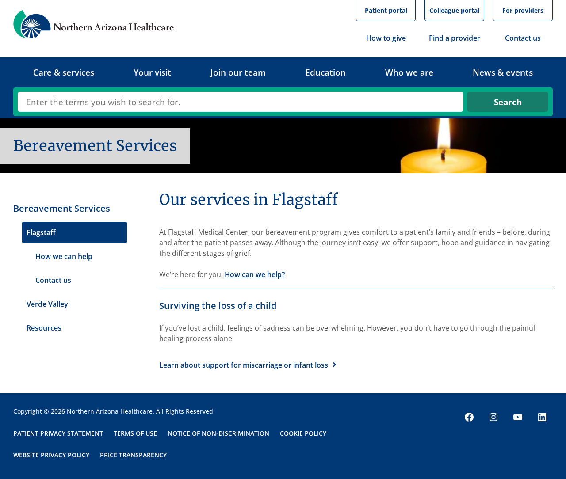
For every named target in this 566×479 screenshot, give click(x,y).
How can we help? (255, 274)
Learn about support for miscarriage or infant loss (243, 365)
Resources (44, 328)
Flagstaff (41, 232)
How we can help (63, 256)
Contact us (53, 280)
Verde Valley (47, 304)
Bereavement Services (61, 208)
